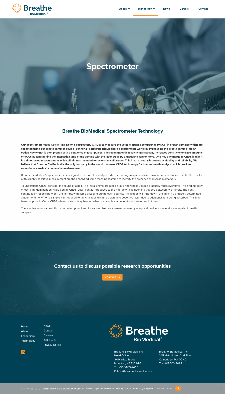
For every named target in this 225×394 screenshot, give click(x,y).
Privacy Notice (52, 345)
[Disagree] (220, 388)
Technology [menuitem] (145, 9)
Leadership (28, 336)
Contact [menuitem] (203, 9)
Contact (48, 331)
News (47, 326)
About (25, 331)
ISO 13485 (50, 340)
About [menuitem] (123, 9)
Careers (48, 335)
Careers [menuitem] (184, 9)
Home (24, 326)
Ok (178, 388)
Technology (28, 341)
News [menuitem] (166, 9)
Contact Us (112, 277)
